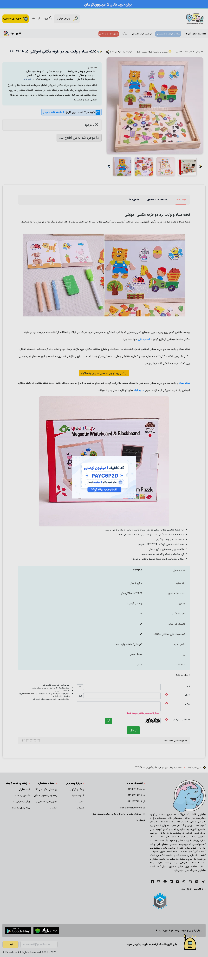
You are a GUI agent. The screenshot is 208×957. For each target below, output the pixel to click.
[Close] (139, 452)
